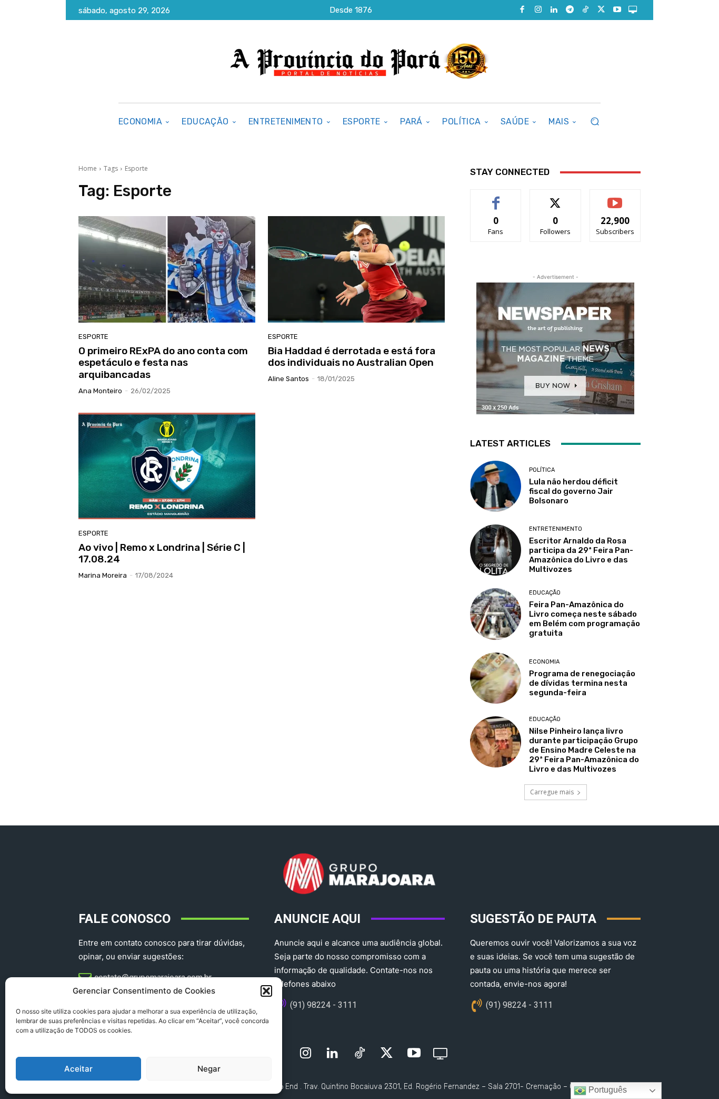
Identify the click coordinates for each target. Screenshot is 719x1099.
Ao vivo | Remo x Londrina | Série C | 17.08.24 (161, 553)
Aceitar (78, 1069)
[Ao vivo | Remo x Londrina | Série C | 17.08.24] (166, 466)
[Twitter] (601, 10)
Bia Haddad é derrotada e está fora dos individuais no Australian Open (351, 357)
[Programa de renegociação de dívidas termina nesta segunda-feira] (495, 678)
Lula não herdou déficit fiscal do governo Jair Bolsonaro (573, 491)
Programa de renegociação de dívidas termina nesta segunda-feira (582, 683)
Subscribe (615, 197)
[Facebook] (522, 10)
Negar (209, 1069)
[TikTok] (585, 10)
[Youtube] (617, 10)
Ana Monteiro (100, 391)
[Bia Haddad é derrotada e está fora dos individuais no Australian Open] (356, 269)
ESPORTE (93, 336)
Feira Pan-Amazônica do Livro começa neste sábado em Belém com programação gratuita (584, 619)
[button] (266, 991)
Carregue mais (552, 791)
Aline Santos (288, 379)
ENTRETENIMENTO (555, 529)
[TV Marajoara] (633, 10)
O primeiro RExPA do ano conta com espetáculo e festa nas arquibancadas (163, 363)
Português (606, 1089)
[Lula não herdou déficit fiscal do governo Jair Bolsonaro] (495, 486)
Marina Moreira (102, 575)
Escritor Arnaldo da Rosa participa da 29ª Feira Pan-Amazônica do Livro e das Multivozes (581, 555)
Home (87, 168)
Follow (555, 197)
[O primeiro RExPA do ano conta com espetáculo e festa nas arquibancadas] (166, 269)
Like (496, 197)
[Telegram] (569, 10)
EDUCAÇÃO (545, 593)
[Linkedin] (554, 10)
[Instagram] (538, 10)
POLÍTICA (542, 470)
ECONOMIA (544, 662)
